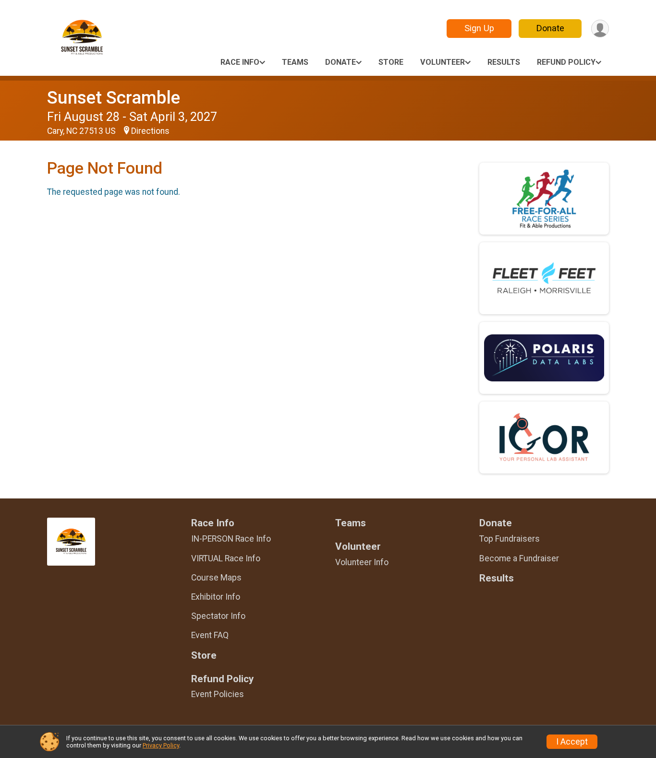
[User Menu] (600, 28)
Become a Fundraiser (519, 558)
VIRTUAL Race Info (225, 558)
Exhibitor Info (215, 597)
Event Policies (217, 694)
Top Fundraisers (509, 539)
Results (503, 62)
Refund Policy (566, 62)
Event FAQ (210, 635)
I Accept (572, 741)
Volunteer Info (362, 562)
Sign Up (479, 28)
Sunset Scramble (113, 97)
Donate (550, 28)
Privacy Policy (161, 745)
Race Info (239, 62)
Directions (150, 131)
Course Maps (216, 577)
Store (390, 62)
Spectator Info (218, 616)
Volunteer (442, 62)
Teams (295, 62)
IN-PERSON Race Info (231, 539)
